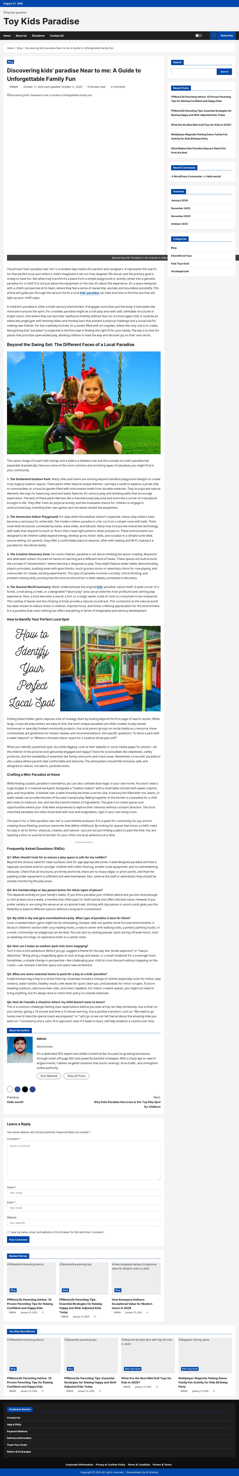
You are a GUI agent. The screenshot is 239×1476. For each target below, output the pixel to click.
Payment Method (17, 1431)
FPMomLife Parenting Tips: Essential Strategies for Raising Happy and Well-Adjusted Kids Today (90, 1382)
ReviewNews (134, 1472)
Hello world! (213, 176)
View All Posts (76, 1076)
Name (11, 1187)
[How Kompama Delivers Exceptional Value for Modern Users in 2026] (136, 1278)
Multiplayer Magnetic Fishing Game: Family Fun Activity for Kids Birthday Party (203, 1382)
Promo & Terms (162, 1464)
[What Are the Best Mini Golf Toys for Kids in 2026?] (148, 1355)
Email (11, 1202)
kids (100, 587)
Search (177, 62)
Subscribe (227, 35)
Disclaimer (38, 35)
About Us (21, 35)
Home (6, 35)
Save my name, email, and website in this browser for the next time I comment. (57, 1232)
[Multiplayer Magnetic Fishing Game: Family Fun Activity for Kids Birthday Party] (205, 1355)
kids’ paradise (89, 293)
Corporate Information (79, 1464)
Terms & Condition (139, 1464)
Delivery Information (19, 1437)
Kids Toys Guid (180, 263)
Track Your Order (17, 1444)
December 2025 (180, 208)
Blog (10, 61)
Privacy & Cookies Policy (110, 1464)
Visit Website (48, 1076)
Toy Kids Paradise (41, 21)
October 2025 (179, 223)
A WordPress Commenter (187, 176)
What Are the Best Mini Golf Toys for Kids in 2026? (201, 124)
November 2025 (181, 215)
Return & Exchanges (19, 1451)
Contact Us (13, 1417)
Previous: (15, 1099)
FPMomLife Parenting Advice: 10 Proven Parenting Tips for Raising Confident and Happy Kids (30, 1304)
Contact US (57, 35)
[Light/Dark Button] (198, 35)
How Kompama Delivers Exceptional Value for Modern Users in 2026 (132, 1304)
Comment (13, 1138)
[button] (206, 35)
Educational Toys (181, 255)
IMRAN (14, 86)
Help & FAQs (14, 1424)
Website (11, 1217)
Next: (127, 1101)
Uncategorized (180, 271)
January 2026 (179, 200)
